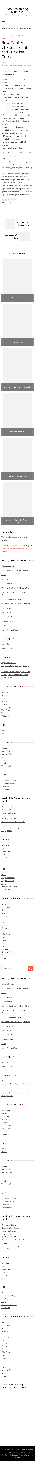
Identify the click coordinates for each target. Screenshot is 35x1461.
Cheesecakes (6, 579)
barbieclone (6, 907)
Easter (4, 760)
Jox (2, 922)
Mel (2, 943)
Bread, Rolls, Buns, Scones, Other (14, 570)
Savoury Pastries (8, 617)
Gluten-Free (6, 701)
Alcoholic (5, 644)
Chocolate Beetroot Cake (17, 476)
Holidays (4, 748)
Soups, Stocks (6, 831)
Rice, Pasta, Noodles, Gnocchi (13, 822)
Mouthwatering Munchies (17, 10)
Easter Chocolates (17, 298)
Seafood (4, 860)
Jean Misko (5, 919)
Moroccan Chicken (17, 342)
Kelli (3, 931)
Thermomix (5, 890)
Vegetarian (5, 713)
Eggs (3, 884)
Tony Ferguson (7, 710)
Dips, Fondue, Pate (8, 663)
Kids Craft (5, 786)
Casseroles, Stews (8, 807)
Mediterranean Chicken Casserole (17, 387)
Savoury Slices (7, 621)
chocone (4, 910)
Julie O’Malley (6, 925)
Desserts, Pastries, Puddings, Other (15, 588)
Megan (4, 940)
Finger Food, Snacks (9, 813)
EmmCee (4, 916)
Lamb (3, 848)
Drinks (3, 731)
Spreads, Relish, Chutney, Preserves (15, 672)
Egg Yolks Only (7, 881)
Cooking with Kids (8, 783)
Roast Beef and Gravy (17, 432)
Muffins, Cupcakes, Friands (12, 599)
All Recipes (5, 36)
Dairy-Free (5, 692)
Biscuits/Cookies (7, 566)
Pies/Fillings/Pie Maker (10, 819)
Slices (3, 625)
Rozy (3, 955)
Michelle (4, 949)
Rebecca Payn (7, 952)
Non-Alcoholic (7, 648)
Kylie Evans (5, 934)
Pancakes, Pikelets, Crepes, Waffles (15, 603)
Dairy (3, 875)
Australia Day (6, 754)
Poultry (3, 38)
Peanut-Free (6, 707)
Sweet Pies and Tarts (9, 630)
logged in (15, 537)
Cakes (3, 575)
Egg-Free (5, 698)
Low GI (4, 704)
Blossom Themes (18, 1455)
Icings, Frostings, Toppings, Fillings (15, 666)
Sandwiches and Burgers (11, 828)
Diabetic (4, 695)
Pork (3, 854)
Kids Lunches (6, 789)
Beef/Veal (5, 845)
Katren (4, 928)
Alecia (3, 904)
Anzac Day (5, 751)
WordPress (17, 1458)
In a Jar (4, 733)
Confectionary (6, 583)
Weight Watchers (8, 716)
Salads (4, 825)
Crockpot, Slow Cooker (19, 36)
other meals (6, 816)
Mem (3, 62)
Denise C (5, 913)
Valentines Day (7, 766)
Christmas (5, 757)
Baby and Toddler (8, 781)
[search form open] (17, 4)
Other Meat (5, 851)
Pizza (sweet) (6, 612)
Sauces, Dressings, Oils (10, 669)
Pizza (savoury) (7, 608)
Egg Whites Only (8, 878)
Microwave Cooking (9, 887)
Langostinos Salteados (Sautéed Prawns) (17, 521)
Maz (3, 937)
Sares (3, 958)
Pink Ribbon (6, 763)
